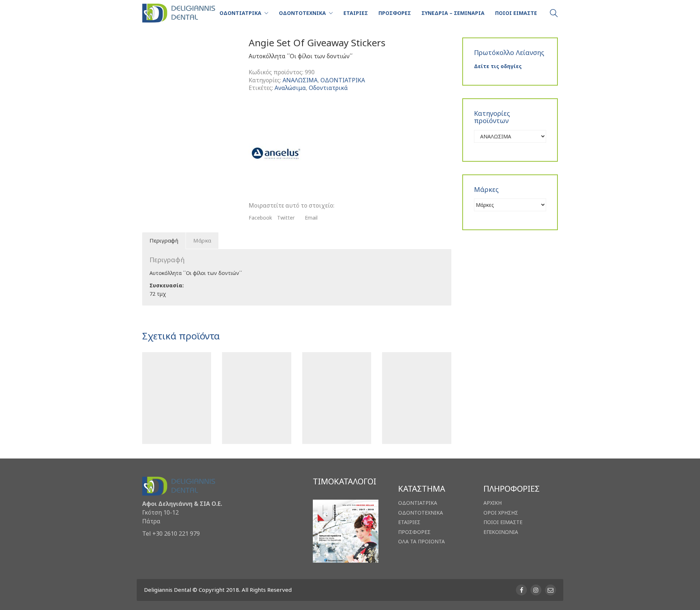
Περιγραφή (163, 240)
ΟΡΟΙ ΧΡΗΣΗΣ (500, 512)
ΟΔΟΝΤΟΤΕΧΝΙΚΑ (420, 512)
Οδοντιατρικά (328, 88)
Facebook (260, 218)
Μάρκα (202, 240)
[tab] (164, 240)
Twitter (286, 218)
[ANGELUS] (276, 153)
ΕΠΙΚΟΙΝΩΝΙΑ (500, 532)
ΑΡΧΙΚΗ (492, 503)
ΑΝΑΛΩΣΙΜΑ (300, 80)
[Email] (550, 590)
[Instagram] (535, 590)
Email (311, 218)
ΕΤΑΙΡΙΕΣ (409, 522)
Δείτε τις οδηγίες (498, 66)
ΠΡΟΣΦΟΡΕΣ (414, 532)
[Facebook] (521, 590)
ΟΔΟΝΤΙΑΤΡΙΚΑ (342, 80)
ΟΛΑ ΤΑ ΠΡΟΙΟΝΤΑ (421, 541)
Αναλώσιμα (290, 88)
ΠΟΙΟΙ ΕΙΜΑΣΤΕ (502, 522)
